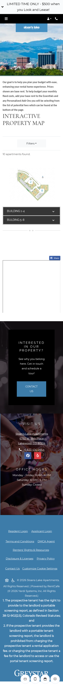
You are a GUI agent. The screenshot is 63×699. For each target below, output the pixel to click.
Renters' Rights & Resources (31, 550)
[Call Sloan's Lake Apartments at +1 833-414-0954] (57, 18)
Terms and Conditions (20, 541)
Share (56, 258)
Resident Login (18, 531)
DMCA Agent (47, 541)
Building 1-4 (16, 211)
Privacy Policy (46, 558)
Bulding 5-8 (15, 219)
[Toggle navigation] (6, 18)
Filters (30, 143)
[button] (31, 7)
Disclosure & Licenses (20, 558)
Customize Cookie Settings (39, 568)
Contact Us (31, 389)
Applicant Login (41, 531)
